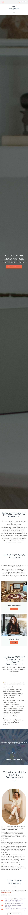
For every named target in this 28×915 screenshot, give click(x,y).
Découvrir (14, 609)
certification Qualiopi (6, 892)
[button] (3, 2)
